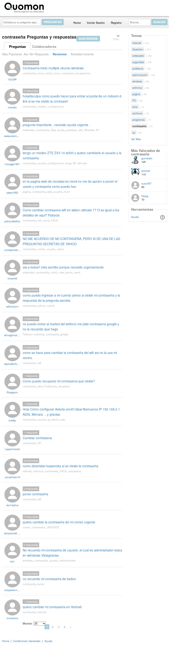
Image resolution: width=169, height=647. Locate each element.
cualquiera (67, 73)
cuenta (50, 306)
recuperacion (82, 73)
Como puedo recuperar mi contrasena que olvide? (59, 381)
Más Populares (12, 54)
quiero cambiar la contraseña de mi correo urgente (59, 522)
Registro (116, 23)
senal (46, 220)
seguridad (138, 62)
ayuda (60, 130)
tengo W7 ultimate (76, 163)
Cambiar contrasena (37, 437)
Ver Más (136, 139)
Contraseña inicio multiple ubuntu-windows (53, 68)
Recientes (60, 54)
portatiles (71, 130)
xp (133, 132)
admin (55, 419)
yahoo (60, 249)
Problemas (50, 386)
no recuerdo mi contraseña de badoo (49, 578)
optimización (139, 75)
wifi (80, 130)
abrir (40, 386)
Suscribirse (88, 39)
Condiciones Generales (27, 641)
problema (137, 68)
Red (53, 130)
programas (138, 120)
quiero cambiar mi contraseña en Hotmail (52, 606)
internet (27, 471)
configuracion (56, 106)
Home (77, 23)
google (64, 334)
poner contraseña (35, 494)
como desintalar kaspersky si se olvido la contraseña (60, 466)
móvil (67, 192)
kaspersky (75, 471)
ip (49, 419)
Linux (56, 73)
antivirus (38, 471)
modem (42, 106)
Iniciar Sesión (96, 23)
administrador (68, 560)
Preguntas (17, 46)
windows (28, 560)
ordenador (28, 130)
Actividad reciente (82, 54)
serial (48, 73)
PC (134, 100)
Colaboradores (44, 46)
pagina (27, 192)
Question (137, 49)
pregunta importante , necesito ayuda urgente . (56, 124)
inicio (41, 73)
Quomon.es (58, 7)
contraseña (29, 73)
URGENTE (53, 527)
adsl (62, 419)
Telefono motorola (33, 334)
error (135, 107)
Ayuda (135, 217)
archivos (137, 113)
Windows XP (91, 130)
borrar (69, 272)
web (49, 192)
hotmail (42, 612)
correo (41, 249)
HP (39, 443)
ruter (61, 272)
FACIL (55, 220)
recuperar (64, 386)
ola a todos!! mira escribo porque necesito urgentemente (63, 267)
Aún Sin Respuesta (36, 54)
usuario (42, 163)
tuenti (77, 272)
